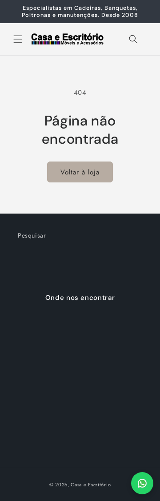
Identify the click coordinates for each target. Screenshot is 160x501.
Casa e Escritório (91, 484)
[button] (18, 39)
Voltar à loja (80, 172)
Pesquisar (32, 235)
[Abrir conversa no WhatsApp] (142, 483)
